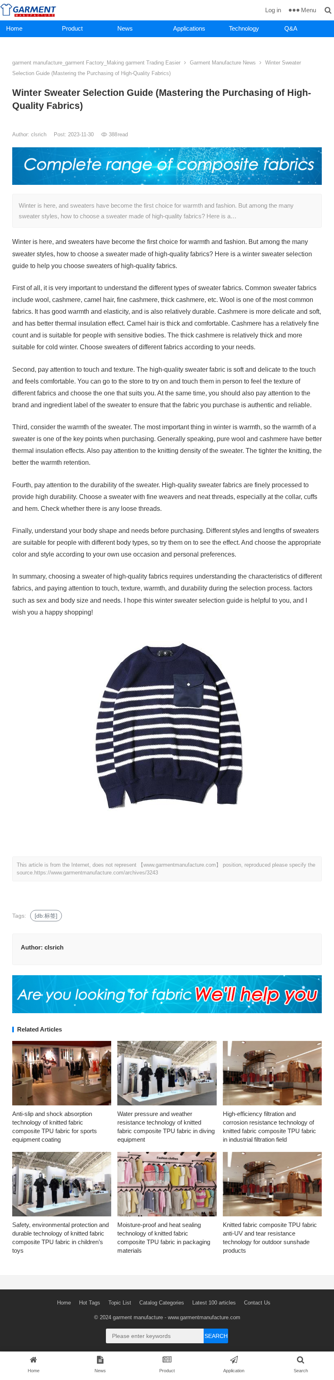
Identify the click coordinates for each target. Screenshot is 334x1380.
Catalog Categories (161, 1303)
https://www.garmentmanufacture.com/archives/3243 (96, 873)
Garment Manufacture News (223, 63)
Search (216, 1336)
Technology (244, 28)
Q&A (290, 28)
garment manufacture (138, 1317)
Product (72, 28)
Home (14, 28)
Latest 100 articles (214, 1303)
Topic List (119, 1303)
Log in (273, 10)
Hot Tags (89, 1303)
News (125, 28)
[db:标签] (46, 915)
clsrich (39, 134)
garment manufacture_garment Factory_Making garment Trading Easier (96, 63)
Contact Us (257, 1303)
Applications (189, 28)
